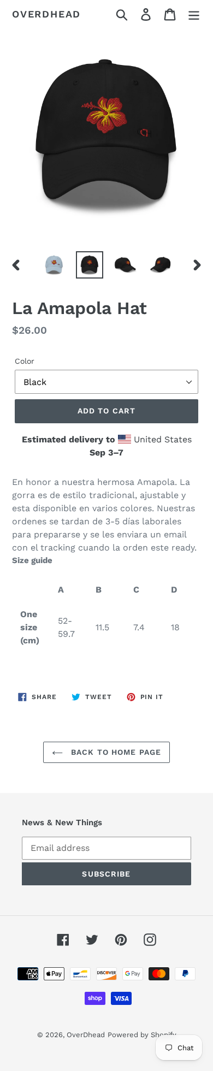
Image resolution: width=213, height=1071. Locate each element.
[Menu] (194, 14)
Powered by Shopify (142, 1035)
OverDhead (46, 14)
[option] (54, 264)
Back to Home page (114, 752)
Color (24, 361)
